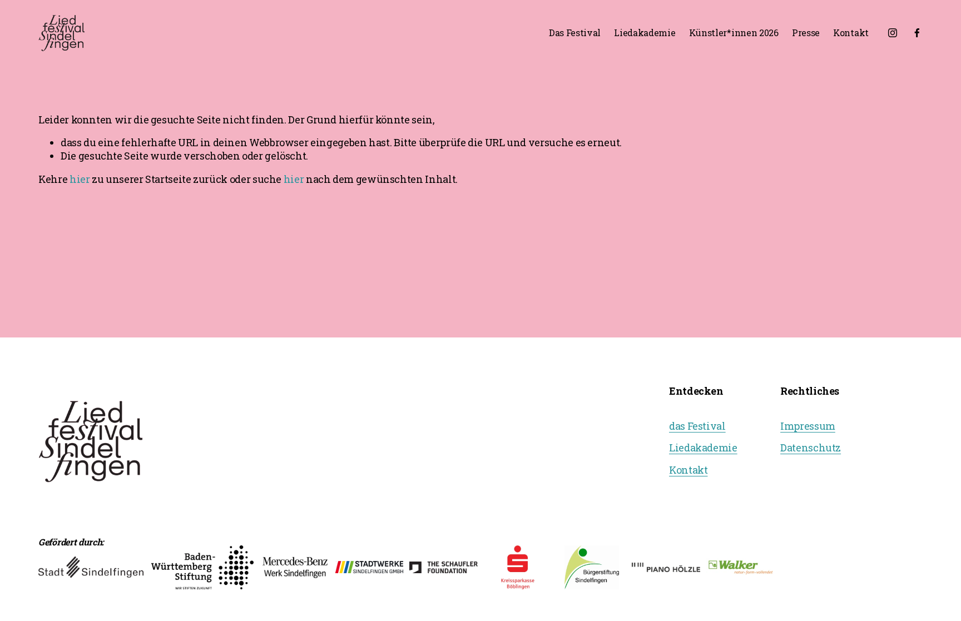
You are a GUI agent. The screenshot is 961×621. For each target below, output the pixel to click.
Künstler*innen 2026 (734, 32)
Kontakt (851, 32)
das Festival (697, 426)
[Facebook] (917, 32)
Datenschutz (810, 447)
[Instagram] (892, 32)
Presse (806, 32)
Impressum (807, 426)
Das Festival (575, 32)
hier (80, 179)
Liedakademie (644, 32)
